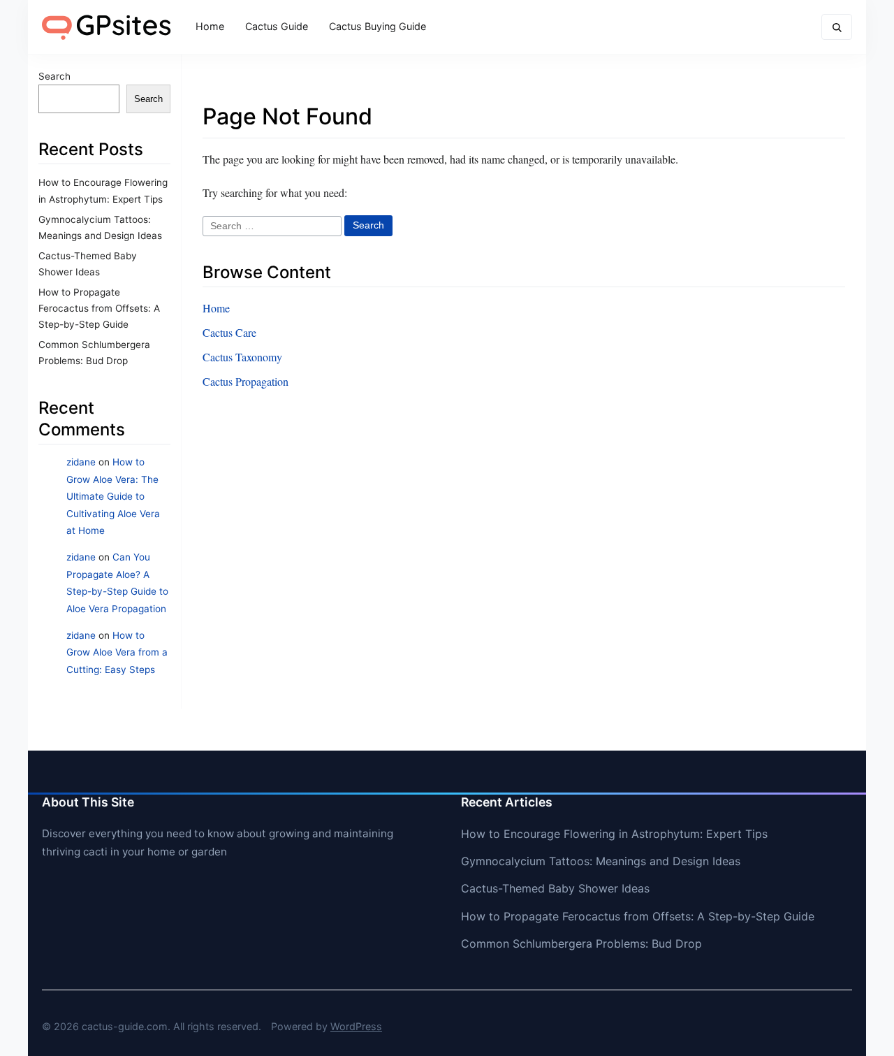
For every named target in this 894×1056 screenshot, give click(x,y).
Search (54, 76)
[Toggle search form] (836, 27)
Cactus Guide (276, 26)
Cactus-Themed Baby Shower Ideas (555, 888)
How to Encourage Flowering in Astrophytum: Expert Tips (614, 834)
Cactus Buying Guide (377, 26)
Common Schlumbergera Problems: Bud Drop (581, 943)
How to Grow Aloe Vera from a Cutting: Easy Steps (117, 652)
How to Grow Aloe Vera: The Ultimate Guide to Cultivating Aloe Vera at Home (113, 496)
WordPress (356, 1026)
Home (210, 26)
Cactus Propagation (245, 381)
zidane (81, 462)
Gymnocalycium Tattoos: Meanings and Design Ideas (600, 861)
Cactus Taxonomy (242, 356)
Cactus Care (229, 332)
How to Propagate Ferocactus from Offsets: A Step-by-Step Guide (99, 308)
